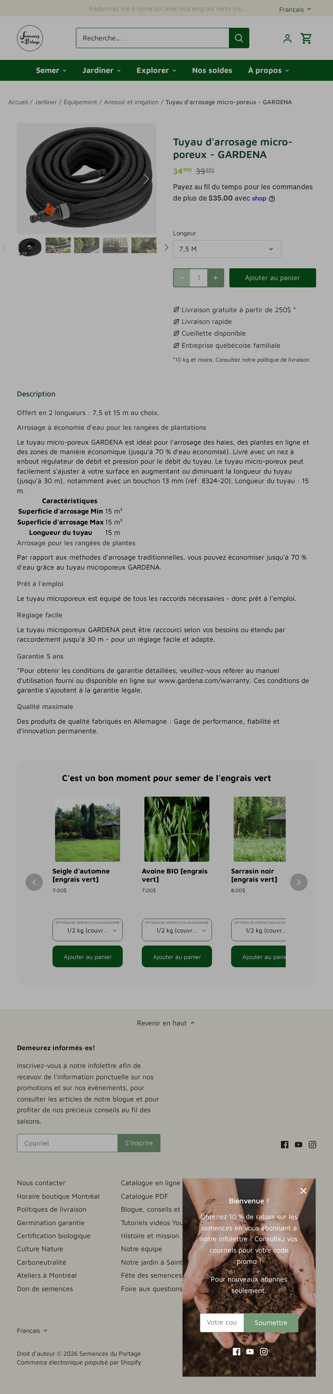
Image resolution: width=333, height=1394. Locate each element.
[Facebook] (236, 1351)
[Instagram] (264, 1351)
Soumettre (271, 1322)
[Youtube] (250, 1351)
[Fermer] (303, 1190)
